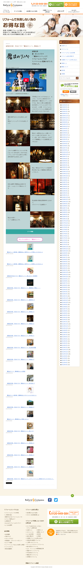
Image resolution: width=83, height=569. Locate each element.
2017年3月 (64, 240)
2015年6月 (64, 285)
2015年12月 (65, 272)
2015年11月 (65, 274)
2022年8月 (64, 145)
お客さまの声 (60, 11)
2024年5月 (64, 133)
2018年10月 (65, 201)
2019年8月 (64, 180)
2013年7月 (64, 334)
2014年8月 (64, 306)
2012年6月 (64, 362)
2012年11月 (65, 351)
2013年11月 (65, 326)
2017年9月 (64, 227)
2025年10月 (65, 120)
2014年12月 (65, 298)
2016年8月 (64, 255)
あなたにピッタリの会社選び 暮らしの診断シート (56, 4)
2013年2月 (64, 345)
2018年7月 (64, 208)
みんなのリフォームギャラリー (74, 11)
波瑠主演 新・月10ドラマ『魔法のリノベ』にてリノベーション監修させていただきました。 (30, 478)
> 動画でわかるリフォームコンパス (13, 517)
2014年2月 (64, 319)
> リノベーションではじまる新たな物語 (14, 544)
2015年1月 (64, 296)
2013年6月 (64, 336)
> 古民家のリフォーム (31, 556)
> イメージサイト (8, 546)
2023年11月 (65, 137)
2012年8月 (64, 358)
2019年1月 (64, 195)
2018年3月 (64, 216)
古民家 (63, 73)
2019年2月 (64, 193)
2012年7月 (64, 360)
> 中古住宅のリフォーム (32, 552)
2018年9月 (64, 203)
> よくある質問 (8, 525)
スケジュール (64, 49)
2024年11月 (65, 126)
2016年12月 (65, 246)
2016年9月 (64, 253)
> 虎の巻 (38, 534)
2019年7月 (64, 182)
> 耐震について (40, 532)
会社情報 (6, 531)
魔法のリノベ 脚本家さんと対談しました (18, 419)
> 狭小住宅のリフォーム (32, 546)
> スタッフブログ (8, 538)
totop (72, 495)
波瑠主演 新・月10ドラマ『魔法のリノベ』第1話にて (20, 467)
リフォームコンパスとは (6, 11)
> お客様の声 (7, 521)
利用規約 (62, 94)
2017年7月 (64, 231)
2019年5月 (64, 186)
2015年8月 (64, 281)
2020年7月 (64, 156)
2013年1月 (64, 347)
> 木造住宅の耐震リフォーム (33, 540)
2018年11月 (65, 199)
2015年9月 (64, 278)
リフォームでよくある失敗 (68, 52)
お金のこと (64, 45)
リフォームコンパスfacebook (50, 500)
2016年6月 (64, 259)
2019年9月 (64, 178)
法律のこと (64, 63)
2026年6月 (64, 105)
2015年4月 (64, 289)
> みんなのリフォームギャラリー (12, 523)
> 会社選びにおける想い (32, 512)
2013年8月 (64, 332)
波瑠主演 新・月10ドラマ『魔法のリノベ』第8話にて (20, 323)
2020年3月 (64, 165)
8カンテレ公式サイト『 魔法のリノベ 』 (30, 239)
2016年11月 (65, 248)
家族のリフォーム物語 (32, 563)
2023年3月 (64, 139)
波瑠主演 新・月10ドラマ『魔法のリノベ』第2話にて (20, 455)
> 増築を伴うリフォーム (32, 554)
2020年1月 (64, 169)
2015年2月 (64, 293)
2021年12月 (65, 152)
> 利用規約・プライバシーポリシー (13, 540)
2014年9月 (64, 304)
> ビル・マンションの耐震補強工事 (35, 548)
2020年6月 (64, 158)
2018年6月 (64, 210)
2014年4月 (64, 315)
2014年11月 (65, 300)
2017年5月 (64, 236)
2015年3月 (64, 291)
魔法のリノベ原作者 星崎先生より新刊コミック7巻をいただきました (25, 252)
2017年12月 (65, 221)
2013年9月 (64, 330)
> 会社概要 (7, 534)
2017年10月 (65, 225)
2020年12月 (65, 154)
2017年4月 (64, 238)
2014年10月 (65, 302)
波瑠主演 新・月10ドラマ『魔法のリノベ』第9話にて (20, 311)
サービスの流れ (18, 11)
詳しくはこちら (62, 534)
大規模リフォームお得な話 (47, 11)
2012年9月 (64, 356)
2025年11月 (65, 117)
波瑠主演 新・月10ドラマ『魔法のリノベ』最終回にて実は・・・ (23, 288)
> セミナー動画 (8, 542)
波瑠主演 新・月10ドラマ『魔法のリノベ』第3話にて (20, 443)
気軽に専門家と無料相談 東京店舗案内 (72, 4)
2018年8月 (64, 205)
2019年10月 (65, 175)
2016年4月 (64, 263)
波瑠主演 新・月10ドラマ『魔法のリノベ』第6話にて (20, 359)
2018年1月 (64, 218)
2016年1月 (64, 270)
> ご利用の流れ (8, 514)
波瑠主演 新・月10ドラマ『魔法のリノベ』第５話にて (21, 383)
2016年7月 (64, 257)
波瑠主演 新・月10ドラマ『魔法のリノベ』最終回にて (21, 299)
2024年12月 (65, 124)
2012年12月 (65, 349)
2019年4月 (64, 188)
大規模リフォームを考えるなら (69, 59)
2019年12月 (65, 171)
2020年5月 (64, 160)
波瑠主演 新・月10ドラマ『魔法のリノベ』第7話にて (20, 335)
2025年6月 (64, 122)
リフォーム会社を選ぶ (32, 509)
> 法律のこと (39, 530)
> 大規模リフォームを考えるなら (34, 538)
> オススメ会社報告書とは (32, 514)
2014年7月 (64, 309)
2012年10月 (65, 354)
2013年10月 (65, 328)
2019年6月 (64, 184)
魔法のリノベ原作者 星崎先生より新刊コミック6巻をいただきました (25, 264)
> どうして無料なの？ (9, 519)
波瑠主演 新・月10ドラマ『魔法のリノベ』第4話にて (20, 407)
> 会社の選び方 (29, 536)
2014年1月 (64, 321)
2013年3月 (64, 343)
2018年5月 (64, 212)
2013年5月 (64, 339)
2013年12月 (65, 324)
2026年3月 (64, 111)
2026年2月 (64, 113)
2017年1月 (64, 244)
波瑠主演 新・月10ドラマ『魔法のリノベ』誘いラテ (20, 431)
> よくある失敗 (29, 534)
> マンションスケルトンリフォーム (35, 544)
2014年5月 (64, 313)
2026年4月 (64, 109)
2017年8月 (64, 229)
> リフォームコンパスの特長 (11, 512)
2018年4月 (64, 214)
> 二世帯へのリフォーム (32, 542)
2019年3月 (64, 191)
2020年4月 (64, 163)
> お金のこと (29, 530)
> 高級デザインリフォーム (32, 550)
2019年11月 (65, 173)
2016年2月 (64, 268)
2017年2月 (64, 242)
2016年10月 (65, 251)
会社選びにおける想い (32, 11)
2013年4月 (64, 341)
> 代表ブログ (7, 536)
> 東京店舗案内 (8, 548)
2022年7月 (64, 148)
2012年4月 (64, 364)
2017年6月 (64, 233)
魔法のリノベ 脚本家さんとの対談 (16, 371)
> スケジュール (29, 532)
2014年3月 (64, 317)
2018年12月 (65, 197)
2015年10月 (65, 276)
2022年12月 (65, 141)
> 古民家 (38, 536)
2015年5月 (64, 287)
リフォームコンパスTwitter (56, 500)
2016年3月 (64, 266)
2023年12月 (65, 135)
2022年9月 (64, 143)
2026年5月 (64, 107)
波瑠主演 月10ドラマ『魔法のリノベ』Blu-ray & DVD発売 (22, 276)
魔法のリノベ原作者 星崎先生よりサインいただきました (22, 395)
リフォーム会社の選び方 (67, 56)
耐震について (64, 66)
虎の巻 (63, 70)
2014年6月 (64, 311)
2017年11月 (65, 223)
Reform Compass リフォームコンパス (12, 5)
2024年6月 (64, 130)
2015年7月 (64, 283)
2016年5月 (64, 261)
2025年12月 (65, 115)
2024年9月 (64, 128)
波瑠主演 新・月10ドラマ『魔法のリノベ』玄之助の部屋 (21, 347)
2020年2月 (64, 167)
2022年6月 (64, 150)
